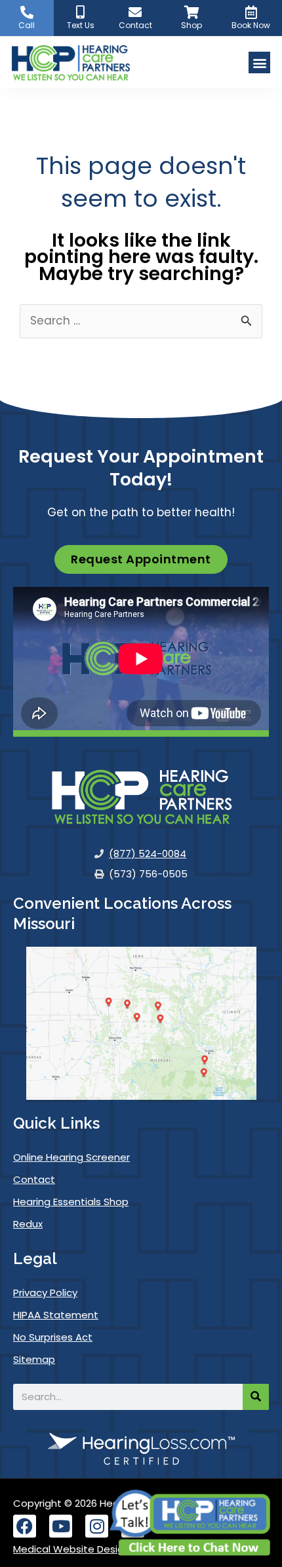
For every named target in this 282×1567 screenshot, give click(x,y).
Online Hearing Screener (71, 1157)
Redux (28, 1224)
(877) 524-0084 (147, 854)
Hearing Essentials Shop (71, 1201)
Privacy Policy (45, 1292)
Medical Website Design (71, 1549)
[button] (259, 62)
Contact (34, 1179)
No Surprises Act (52, 1337)
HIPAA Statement (55, 1315)
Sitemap (34, 1359)
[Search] (256, 1397)
